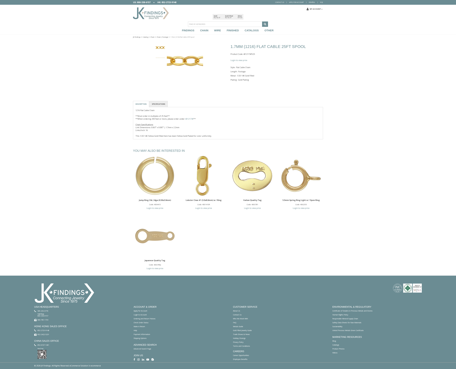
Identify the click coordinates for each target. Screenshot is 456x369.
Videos (334, 353)
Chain (204, 30)
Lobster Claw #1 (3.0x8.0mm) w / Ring (203, 200)
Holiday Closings (239, 338)
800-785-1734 (43, 320)
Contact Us (279, 2)
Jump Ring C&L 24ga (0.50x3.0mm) (155, 200)
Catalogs (252, 30)
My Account (315, 9)
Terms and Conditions (241, 346)
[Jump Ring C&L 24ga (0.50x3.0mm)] (155, 176)
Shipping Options (140, 338)
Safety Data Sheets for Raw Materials (346, 322)
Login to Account (140, 315)
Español (312, 2)
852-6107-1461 (43, 345)
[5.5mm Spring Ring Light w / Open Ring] (301, 176)
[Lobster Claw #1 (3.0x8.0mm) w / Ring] (204, 176)
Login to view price (238, 60)
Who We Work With (240, 319)
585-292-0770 (43, 311)
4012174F (189, 119)
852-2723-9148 (43, 330)
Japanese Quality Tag (155, 260)
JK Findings (137, 37)
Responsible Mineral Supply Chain (345, 319)
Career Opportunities (241, 355)
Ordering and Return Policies (144, 319)
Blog (334, 341)
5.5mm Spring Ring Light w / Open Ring (301, 200)
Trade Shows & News (241, 334)
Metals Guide (238, 326)
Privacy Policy (238, 342)
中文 (321, 2)
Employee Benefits (240, 359)
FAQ (234, 322)
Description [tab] (141, 104)
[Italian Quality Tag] (252, 176)
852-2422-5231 (43, 334)
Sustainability (337, 326)
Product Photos (338, 349)
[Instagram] (138, 359)
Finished (233, 30)
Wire (217, 30)
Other (269, 30)
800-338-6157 (43, 316)
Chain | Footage (162, 37)
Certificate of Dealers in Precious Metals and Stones (352, 311)
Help (135, 330)
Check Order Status (141, 322)
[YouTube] (147, 359)
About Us (236, 311)
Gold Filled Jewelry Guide (242, 330)
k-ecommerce (95, 365)
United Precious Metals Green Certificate (348, 330)
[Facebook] (134, 359)
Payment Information (142, 334)
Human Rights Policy (340, 315)
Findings (188, 30)
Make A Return (139, 326)
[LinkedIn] (143, 359)
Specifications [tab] (158, 104)
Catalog (145, 37)
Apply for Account (296, 2)
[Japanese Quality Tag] (155, 236)
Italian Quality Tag (252, 200)
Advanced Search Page (142, 349)
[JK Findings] (151, 13)
